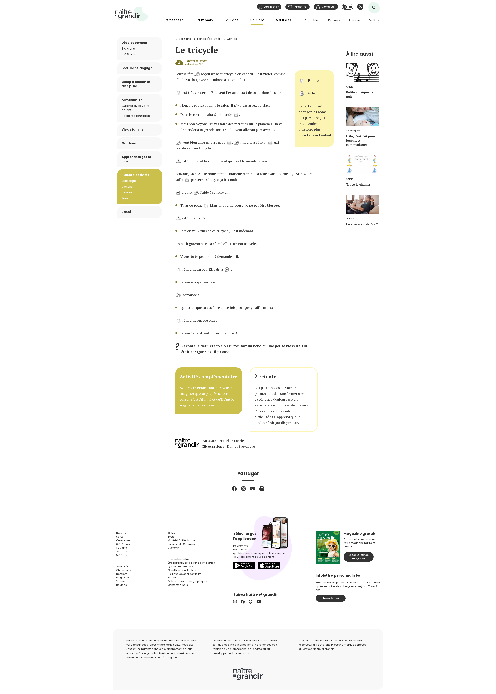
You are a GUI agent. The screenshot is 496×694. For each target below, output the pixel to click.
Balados (355, 20)
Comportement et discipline (136, 84)
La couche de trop (179, 559)
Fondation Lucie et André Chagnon (155, 657)
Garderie (129, 143)
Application (271, 7)
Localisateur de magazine (359, 556)
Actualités (312, 20)
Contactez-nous (178, 585)
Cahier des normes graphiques (188, 581)
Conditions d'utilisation (182, 570)
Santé (126, 212)
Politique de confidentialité (184, 574)
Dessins (127, 192)
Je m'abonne (330, 598)
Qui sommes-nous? (180, 566)
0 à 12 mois (204, 20)
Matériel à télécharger (182, 540)
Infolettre (300, 7)
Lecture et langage (137, 68)
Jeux (125, 198)
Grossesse (174, 20)
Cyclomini (174, 548)
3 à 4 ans (128, 48)
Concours (328, 7)
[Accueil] (131, 13)
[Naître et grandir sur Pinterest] (250, 602)
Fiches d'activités (208, 39)
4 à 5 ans (128, 54)
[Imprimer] (261, 488)
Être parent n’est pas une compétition (191, 563)
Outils (171, 533)
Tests (171, 537)
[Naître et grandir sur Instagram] (235, 602)
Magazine (122, 577)
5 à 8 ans (283, 20)
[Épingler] (243, 488)
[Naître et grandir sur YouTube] (258, 602)
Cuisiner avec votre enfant (136, 108)
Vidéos (374, 20)
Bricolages (129, 181)
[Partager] (234, 488)
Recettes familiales (136, 116)
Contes (232, 39)
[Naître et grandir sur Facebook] (243, 602)
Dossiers (334, 20)
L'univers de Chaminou (182, 544)
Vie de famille (132, 129)
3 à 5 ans (257, 20)
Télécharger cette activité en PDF (196, 62)
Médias (172, 577)
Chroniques (123, 570)
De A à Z (121, 533)
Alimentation (132, 100)
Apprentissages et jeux (136, 159)
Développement (134, 43)
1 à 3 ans (231, 20)
